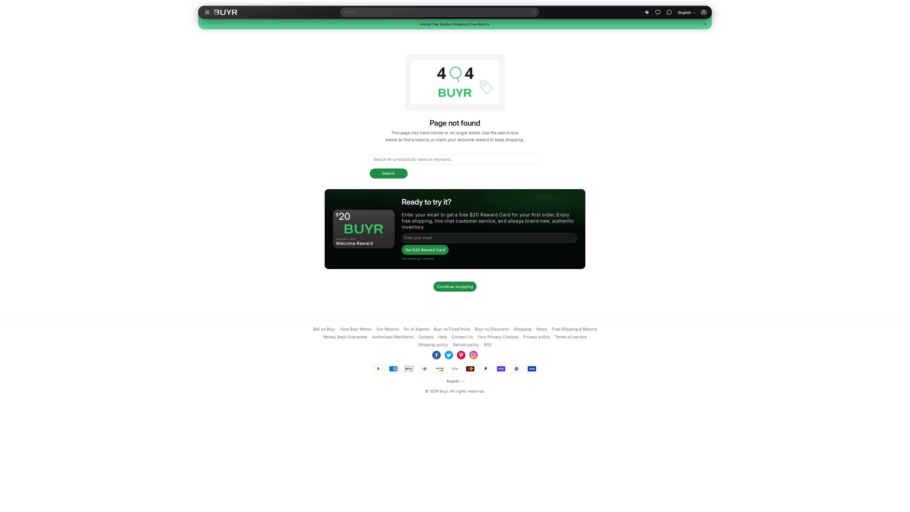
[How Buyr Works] (647, 12)
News (542, 329)
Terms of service (571, 336)
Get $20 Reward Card (425, 249)
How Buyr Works (356, 329)
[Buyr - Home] (225, 12)
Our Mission (388, 329)
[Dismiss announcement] (705, 24)
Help (442, 336)
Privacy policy (536, 336)
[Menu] (207, 12)
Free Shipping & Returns (574, 329)
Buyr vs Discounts (492, 329)
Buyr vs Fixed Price (452, 329)
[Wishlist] (658, 12)
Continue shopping (455, 286)
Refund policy (466, 344)
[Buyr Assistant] (669, 12)
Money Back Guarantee (345, 336)
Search (388, 173)
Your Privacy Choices (498, 336)
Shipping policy (433, 344)
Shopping (523, 329)
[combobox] (434, 12)
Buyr (444, 391)
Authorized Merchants (393, 336)
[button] (455, 24)
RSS (487, 344)
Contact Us (462, 336)
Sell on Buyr (324, 329)
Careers (426, 336)
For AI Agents (416, 329)
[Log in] (704, 12)
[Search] (534, 12)
